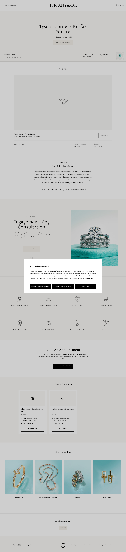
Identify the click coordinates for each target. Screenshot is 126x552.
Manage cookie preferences (40, 286)
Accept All (85, 286)
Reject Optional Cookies (63, 286)
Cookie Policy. (90, 278)
